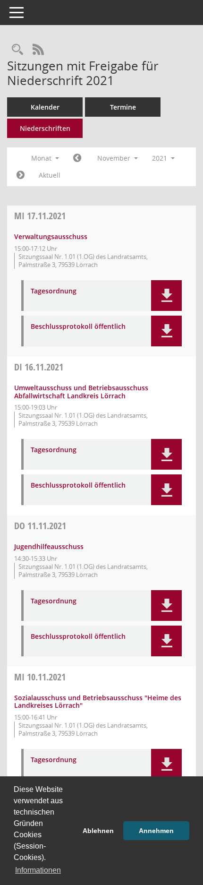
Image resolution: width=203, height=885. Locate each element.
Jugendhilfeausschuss (49, 546)
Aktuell (49, 175)
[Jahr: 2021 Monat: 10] (77, 158)
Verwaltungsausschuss (50, 236)
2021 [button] (160, 158)
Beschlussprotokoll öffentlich (78, 327)
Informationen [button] (38, 870)
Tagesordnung (53, 291)
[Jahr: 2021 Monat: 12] (20, 175)
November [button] (114, 158)
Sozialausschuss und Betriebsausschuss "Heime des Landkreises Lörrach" (97, 701)
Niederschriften (45, 128)
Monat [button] (42, 158)
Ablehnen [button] (98, 830)
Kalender (45, 107)
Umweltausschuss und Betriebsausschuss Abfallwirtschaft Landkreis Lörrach (81, 391)
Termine (123, 107)
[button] (166, 295)
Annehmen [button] (156, 830)
